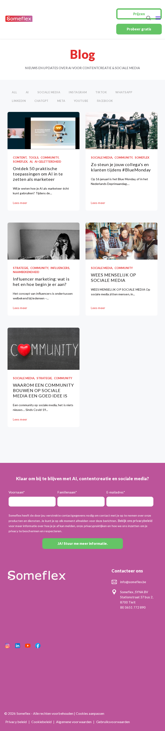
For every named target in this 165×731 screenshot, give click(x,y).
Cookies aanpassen (90, 713)
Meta (61, 101)
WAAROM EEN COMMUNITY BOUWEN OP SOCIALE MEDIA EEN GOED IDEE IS (43, 390)
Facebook (105, 101)
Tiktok (101, 92)
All (14, 92)
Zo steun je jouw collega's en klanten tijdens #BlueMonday (121, 167)
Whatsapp (123, 92)
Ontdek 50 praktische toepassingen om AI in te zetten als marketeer (38, 174)
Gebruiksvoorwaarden (113, 722)
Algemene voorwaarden (74, 722)
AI (27, 92)
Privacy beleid (16, 722)
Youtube (81, 101)
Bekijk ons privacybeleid (135, 521)
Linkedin (19, 101)
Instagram (78, 92)
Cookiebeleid (41, 722)
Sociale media (48, 92)
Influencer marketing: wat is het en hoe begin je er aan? (41, 281)
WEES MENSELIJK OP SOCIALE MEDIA (113, 277)
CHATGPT (41, 101)
